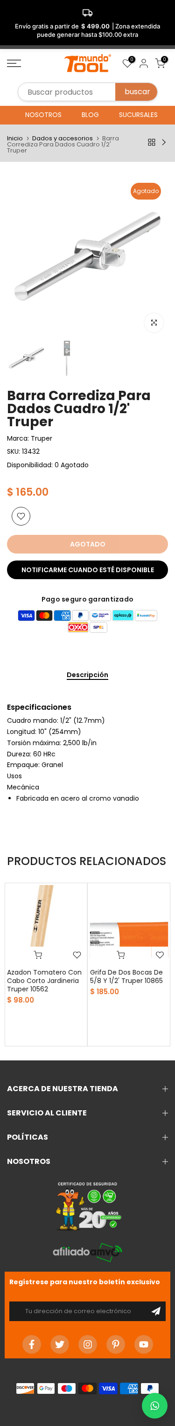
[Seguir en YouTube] (143, 1344)
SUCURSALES (138, 114)
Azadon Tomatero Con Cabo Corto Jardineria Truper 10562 (44, 981)
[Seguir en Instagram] (87, 1344)
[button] (155, 1406)
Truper (41, 438)
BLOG (90, 114)
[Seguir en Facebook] (31, 1344)
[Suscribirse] (156, 1311)
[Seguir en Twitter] (59, 1344)
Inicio (15, 138)
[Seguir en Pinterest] (115, 1344)
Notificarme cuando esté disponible (87, 570)
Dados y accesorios (62, 138)
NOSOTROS (43, 114)
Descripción (87, 675)
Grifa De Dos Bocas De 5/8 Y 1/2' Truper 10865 (126, 976)
